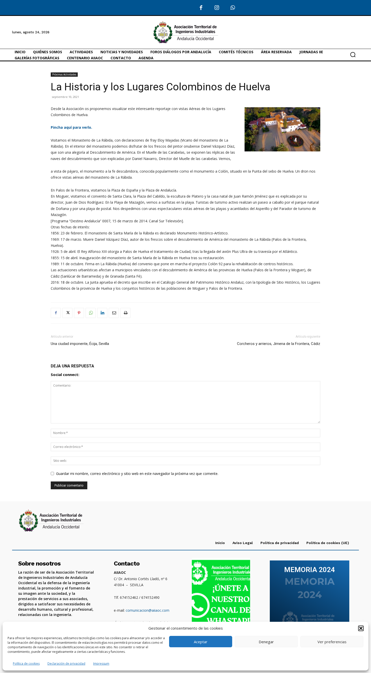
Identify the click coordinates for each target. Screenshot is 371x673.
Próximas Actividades (64, 74)
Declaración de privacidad (66, 663)
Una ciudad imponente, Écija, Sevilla (80, 343)
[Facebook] (201, 8)
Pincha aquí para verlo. (71, 127)
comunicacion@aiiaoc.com (147, 610)
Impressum (101, 663)
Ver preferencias (332, 641)
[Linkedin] (102, 313)
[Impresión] (125, 313)
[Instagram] (217, 8)
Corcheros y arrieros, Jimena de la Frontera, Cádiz (278, 343)
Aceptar (200, 641)
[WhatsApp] (233, 8)
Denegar (266, 641)
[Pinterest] (79, 313)
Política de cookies (26, 663)
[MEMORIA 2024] (309, 598)
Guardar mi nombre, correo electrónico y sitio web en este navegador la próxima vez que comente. (137, 473)
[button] (360, 628)
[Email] (114, 313)
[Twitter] (67, 313)
